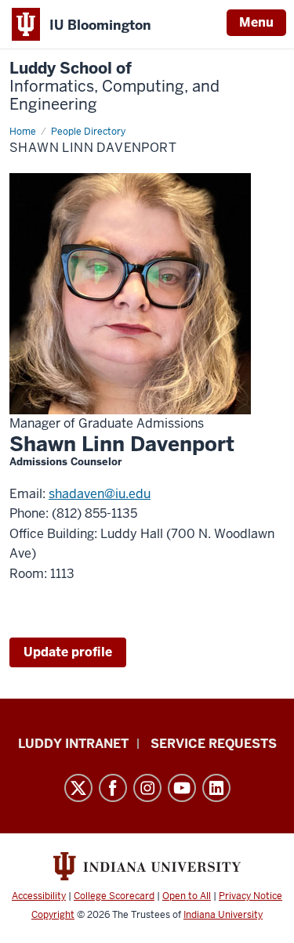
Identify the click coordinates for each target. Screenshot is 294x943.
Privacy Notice (250, 896)
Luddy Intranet (73, 743)
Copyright (52, 915)
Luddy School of (114, 87)
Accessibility (39, 896)
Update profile (68, 652)
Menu (256, 22)
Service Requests (214, 743)
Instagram (147, 788)
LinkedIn (216, 788)
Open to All (186, 896)
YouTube (182, 788)
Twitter (78, 788)
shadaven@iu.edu (100, 494)
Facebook (113, 788)
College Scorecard (114, 896)
